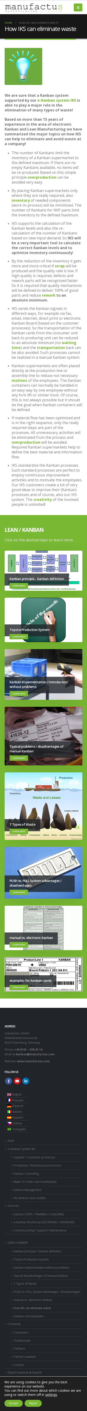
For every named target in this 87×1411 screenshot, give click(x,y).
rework (48, 295)
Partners (19, 1348)
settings (51, 1395)
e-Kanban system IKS (56, 100)
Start (11, 1141)
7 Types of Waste (25, 1283)
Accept (13, 1403)
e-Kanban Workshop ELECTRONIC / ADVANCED (44, 1222)
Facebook (8, 1081)
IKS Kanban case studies (30, 1198)
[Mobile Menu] (78, 7)
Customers (21, 1332)
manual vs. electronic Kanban (33, 1300)
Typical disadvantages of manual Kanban (41, 1275)
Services (13, 1205)
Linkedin (25, 1081)
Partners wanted (24, 1356)
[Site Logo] (34, 7)
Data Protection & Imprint (25, 1372)
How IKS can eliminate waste (32, 1308)
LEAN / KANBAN (18, 1242)
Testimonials (22, 1340)
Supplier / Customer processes (34, 1157)
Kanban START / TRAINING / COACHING (39, 1214)
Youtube (17, 1081)
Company (14, 1324)
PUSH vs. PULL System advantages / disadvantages (47, 1292)
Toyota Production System (31, 1259)
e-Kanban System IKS (21, 1149)
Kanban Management (27, 1190)
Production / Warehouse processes (37, 1165)
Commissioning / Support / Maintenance (40, 1230)
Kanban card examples (29, 1316)
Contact (19, 1365)
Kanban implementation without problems (42, 1267)
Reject (33, 1403)
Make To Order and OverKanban (35, 1181)
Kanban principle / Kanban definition (37, 1251)
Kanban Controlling (26, 1173)
